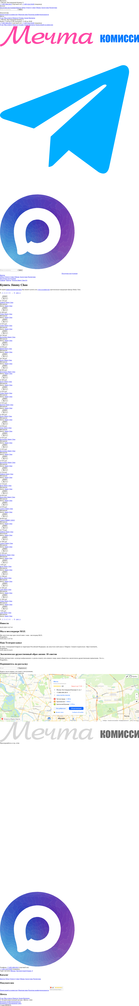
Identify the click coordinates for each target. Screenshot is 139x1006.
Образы (38, 7)
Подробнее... (4, 637)
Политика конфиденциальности (38, 14)
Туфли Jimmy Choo (6, 314)
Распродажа (53, 7)
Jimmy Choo (8, 306)
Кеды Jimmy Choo (5, 485)
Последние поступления (8, 7)
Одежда (28, 7)
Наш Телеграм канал (11, 642)
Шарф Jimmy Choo (6, 348)
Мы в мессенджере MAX (12, 631)
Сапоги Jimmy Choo (6, 508)
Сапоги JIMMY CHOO (7, 520)
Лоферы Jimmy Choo (6, 302)
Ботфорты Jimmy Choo (7, 555)
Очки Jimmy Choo (6, 428)
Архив (26, 18)
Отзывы (21, 18)
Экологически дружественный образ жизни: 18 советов (28, 654)
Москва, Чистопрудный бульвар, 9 (22, 971)
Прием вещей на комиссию (9, 14)
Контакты (32, 18)
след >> (18, 293)
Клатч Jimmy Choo (6, 360)
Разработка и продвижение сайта (10, 1003)
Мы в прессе (8, 18)
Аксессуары (45, 7)
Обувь (23, 7)
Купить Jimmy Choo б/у (19, 280)
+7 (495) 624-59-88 (28, 4)
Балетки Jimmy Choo (6, 405)
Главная (2, 280)
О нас (2, 18)
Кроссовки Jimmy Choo (7, 497)
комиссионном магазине (14, 289)
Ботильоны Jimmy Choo (7, 372)
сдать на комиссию (44, 289)
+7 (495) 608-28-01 (6, 4)
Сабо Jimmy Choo (5, 589)
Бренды (18, 7)
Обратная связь (23, 14)
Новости (15, 18)
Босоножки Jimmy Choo (7, 337)
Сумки (33, 7)
